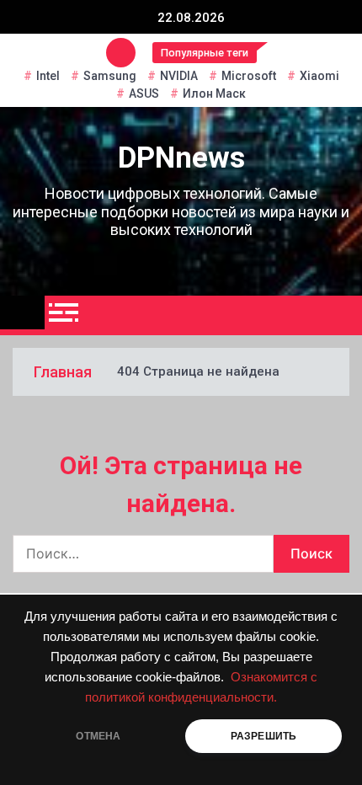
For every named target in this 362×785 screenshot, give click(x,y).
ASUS (144, 93)
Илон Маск (214, 93)
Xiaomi (319, 76)
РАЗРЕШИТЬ (264, 736)
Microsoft (248, 76)
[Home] (22, 312)
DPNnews (181, 158)
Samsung (109, 76)
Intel (48, 76)
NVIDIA (179, 76)
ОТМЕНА (98, 736)
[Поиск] (343, 316)
